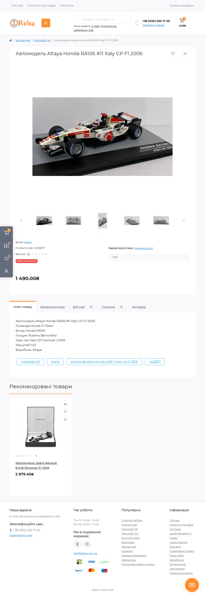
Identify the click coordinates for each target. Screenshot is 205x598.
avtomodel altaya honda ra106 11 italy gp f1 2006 (104, 361)
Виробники (177, 559)
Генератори (129, 559)
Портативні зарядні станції (138, 564)
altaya (55, 361)
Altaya (28, 242)
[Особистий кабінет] (6, 271)
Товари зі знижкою (181, 573)
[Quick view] (65, 404)
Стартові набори (132, 520)
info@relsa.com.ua (85, 553)
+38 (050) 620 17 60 (156, 21)
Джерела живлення (134, 555)
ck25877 (155, 361)
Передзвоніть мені (20, 535)
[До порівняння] (185, 53)
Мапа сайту (177, 555)
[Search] (77, 19)
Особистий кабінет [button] (182, 5)
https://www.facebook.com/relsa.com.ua (77, 544)
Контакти (66, 5)
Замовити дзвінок (153, 25)
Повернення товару (182, 551)
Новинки (127, 551)
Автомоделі (23, 40)
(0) (28, 254)
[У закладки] (173, 53)
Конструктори (130, 537)
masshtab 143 (30, 361)
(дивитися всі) (143, 248)
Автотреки (128, 542)
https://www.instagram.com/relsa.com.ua (87, 544)
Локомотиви (129, 524)
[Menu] (45, 23)
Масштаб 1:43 (42, 40)
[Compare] (65, 419)
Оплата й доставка (41, 5)
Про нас (17, 5)
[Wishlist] (65, 412)
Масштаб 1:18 (130, 529)
